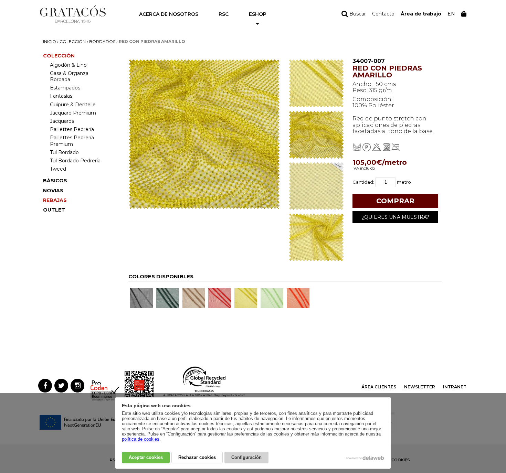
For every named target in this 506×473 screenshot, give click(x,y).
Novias (53, 190)
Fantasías (61, 96)
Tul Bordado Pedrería (75, 161)
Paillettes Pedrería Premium (72, 141)
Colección (73, 41)
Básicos (55, 181)
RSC (224, 14)
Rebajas (55, 200)
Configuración (246, 457)
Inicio (49, 41)
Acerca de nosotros (168, 14)
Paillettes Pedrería (72, 129)
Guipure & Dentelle (73, 104)
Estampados (65, 88)
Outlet (54, 210)
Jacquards (62, 121)
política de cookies (140, 439)
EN (451, 14)
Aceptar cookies (146, 457)
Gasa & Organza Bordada (69, 76)
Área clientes (378, 386)
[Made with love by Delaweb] (365, 458)
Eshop (257, 14)
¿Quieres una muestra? (395, 217)
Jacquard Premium (73, 113)
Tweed (58, 169)
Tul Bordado (64, 152)
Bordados (102, 41)
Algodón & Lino (68, 65)
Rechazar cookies (197, 457)
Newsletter (419, 386)
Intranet (454, 386)
